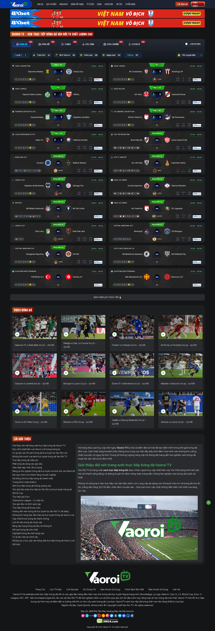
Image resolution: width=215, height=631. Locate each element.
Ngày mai (113, 55)
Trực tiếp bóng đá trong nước (26, 508)
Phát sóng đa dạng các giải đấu (27, 464)
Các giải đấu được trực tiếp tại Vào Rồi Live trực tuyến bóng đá (42, 489)
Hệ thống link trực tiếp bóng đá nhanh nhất (32, 478)
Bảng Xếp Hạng (77, 4)
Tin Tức (119, 4)
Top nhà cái (182, 4)
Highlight (63, 4)
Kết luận (16, 544)
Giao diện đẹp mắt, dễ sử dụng (27, 467)
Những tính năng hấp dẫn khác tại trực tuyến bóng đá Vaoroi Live (43, 515)
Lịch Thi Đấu (51, 4)
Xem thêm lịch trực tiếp (106, 297)
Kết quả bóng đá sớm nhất (25, 529)
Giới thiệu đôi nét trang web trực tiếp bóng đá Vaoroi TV (39, 445)
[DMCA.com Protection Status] (107, 621)
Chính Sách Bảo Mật (134, 589)
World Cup (17, 493)
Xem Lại (40, 4)
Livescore (109, 4)
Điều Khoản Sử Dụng (110, 589)
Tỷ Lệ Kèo (90, 4)
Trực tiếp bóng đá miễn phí (25, 460)
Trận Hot (43, 55)
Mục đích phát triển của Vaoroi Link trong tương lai (36, 449)
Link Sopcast (72, 589)
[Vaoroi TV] (22, 4)
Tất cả (132, 55)
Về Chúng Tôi (89, 589)
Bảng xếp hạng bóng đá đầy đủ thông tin (32, 526)
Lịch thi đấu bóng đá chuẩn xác (27, 522)
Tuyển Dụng (130, 4)
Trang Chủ (40, 589)
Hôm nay (90, 55)
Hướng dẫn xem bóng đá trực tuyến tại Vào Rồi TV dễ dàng (40, 511)
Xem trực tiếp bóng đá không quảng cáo (31, 486)
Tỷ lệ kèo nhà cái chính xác (25, 537)
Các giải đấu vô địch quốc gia (26, 504)
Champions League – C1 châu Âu (28, 500)
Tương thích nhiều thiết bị (24, 482)
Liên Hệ (176, 589)
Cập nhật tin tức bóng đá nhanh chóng (30, 519)
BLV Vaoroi (67, 55)
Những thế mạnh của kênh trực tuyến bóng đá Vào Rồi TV (39, 456)
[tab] (22, 44)
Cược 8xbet (195, 4)
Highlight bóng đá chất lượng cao (28, 533)
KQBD (99, 4)
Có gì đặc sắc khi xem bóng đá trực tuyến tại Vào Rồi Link (39, 453)
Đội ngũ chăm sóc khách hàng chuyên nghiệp (34, 475)
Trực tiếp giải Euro (21, 497)
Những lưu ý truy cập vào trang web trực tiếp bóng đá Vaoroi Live (43, 540)
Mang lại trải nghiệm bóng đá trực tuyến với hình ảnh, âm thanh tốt (43, 471)
